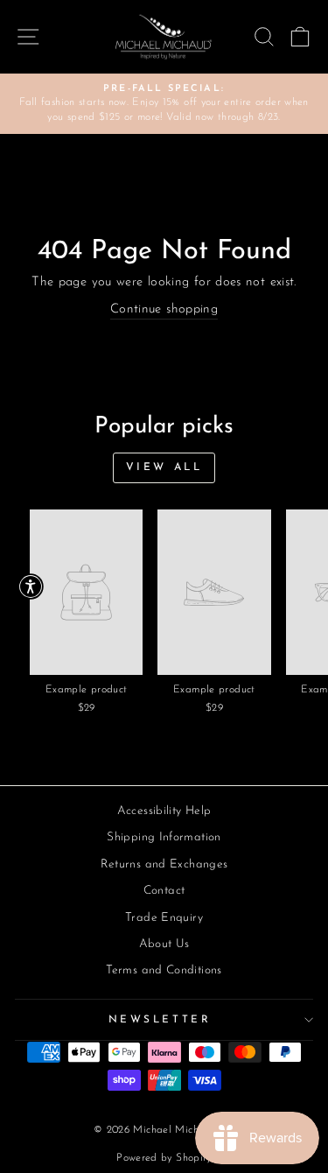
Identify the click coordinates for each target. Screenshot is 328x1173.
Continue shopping (164, 309)
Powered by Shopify (164, 1158)
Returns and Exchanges (164, 864)
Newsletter (159, 1020)
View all (164, 467)
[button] (30, 586)
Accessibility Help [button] (164, 811)
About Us (164, 944)
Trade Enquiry (164, 918)
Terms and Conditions (163, 970)
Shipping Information (163, 837)
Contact (164, 890)
